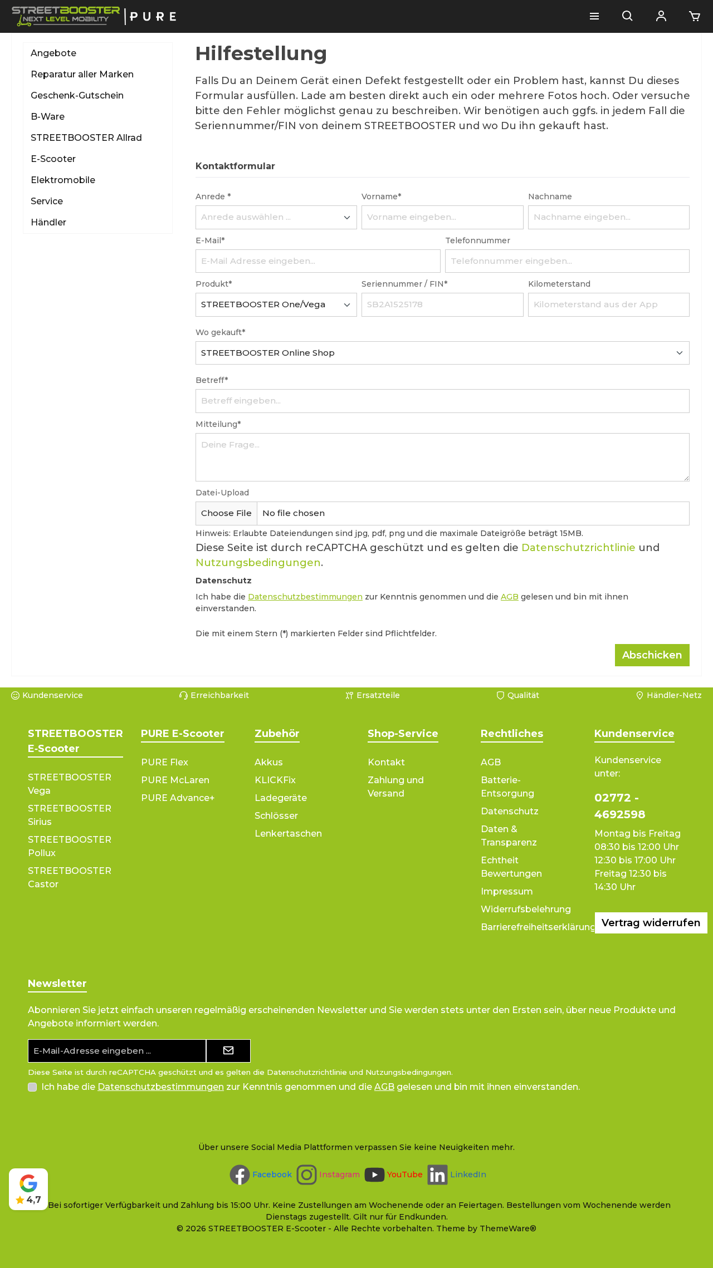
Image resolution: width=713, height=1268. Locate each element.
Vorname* (381, 196)
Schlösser (276, 815)
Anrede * (213, 196)
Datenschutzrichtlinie (578, 548)
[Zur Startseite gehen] (94, 16)
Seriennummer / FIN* (404, 284)
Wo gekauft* (220, 332)
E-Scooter (53, 159)
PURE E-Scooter (182, 734)
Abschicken (652, 655)
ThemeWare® (508, 1228)
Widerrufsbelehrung (526, 909)
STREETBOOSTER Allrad (86, 137)
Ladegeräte (281, 798)
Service (47, 201)
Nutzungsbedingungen (258, 563)
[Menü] (594, 17)
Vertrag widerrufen (651, 923)
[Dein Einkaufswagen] (691, 17)
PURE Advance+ (178, 798)
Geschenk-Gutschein (77, 95)
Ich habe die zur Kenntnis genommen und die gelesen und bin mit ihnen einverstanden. (310, 1087)
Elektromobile (63, 180)
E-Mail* (210, 240)
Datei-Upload (222, 493)
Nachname (550, 196)
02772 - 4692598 (620, 806)
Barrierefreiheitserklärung (538, 927)
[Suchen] (628, 17)
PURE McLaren (175, 780)
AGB (510, 597)
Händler (48, 222)
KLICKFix (275, 780)
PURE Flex (164, 762)
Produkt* (214, 284)
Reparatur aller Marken (82, 74)
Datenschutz (510, 811)
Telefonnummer (477, 240)
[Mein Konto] (661, 17)
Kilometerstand (559, 284)
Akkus (269, 762)
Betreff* (212, 380)
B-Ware (48, 116)
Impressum (507, 891)
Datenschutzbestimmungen (305, 597)
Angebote (53, 53)
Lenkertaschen (288, 833)
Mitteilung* (218, 424)
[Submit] (228, 1051)
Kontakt (386, 762)
